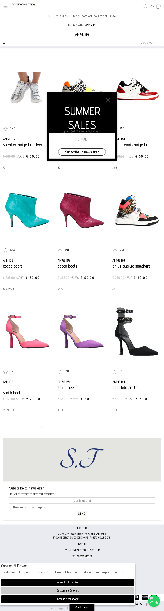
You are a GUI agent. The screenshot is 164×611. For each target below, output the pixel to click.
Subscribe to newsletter (82, 152)
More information (126, 572)
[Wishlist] (152, 6)
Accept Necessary (68, 599)
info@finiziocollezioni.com (83, 550)
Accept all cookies (67, 582)
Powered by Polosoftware (61, 608)
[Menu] (5, 6)
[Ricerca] (145, 6)
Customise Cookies (68, 590)
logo (24, 6)
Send (82, 514)
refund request (82, 607)
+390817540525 (83, 556)
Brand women (75, 24)
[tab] (82, 528)
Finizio (82, 528)
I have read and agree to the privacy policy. (33, 507)
